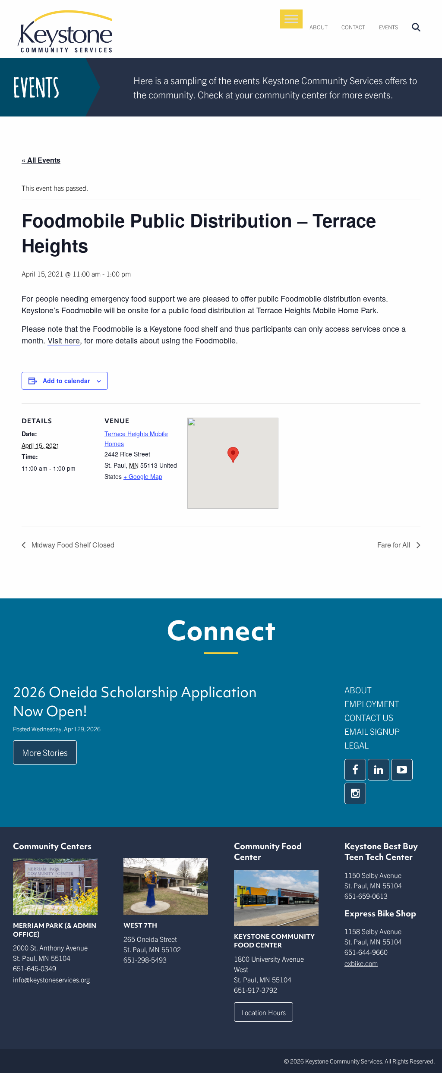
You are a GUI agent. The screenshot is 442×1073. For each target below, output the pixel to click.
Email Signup (372, 731)
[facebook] (355, 769)
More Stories (45, 752)
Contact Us (368, 717)
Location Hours (263, 1012)
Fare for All (394, 545)
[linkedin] (378, 769)
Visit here (63, 340)
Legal (356, 744)
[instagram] (355, 793)
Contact (353, 27)
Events (388, 27)
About (318, 27)
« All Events (41, 160)
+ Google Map (142, 476)
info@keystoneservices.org (51, 979)
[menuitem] (319, 27)
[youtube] (402, 769)
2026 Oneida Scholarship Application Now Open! (135, 702)
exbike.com (361, 963)
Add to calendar (66, 380)
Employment (371, 703)
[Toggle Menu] (291, 19)
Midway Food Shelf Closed (72, 545)
